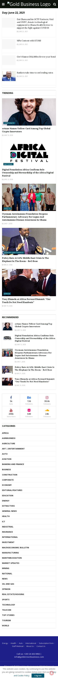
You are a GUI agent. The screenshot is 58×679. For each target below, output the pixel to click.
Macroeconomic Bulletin (15, 547)
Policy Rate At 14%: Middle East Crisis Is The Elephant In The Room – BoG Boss (34, 368)
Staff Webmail (17, 646)
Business (6, 469)
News (5, 578)
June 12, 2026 (8, 135)
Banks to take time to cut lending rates (35, 72)
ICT (3, 521)
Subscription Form (46, 643)
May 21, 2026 (7, 265)
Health (7, 208)
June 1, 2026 (7, 224)
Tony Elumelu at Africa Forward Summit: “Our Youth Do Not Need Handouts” (35, 380)
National (8, 164)
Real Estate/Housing (13, 594)
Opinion (6, 589)
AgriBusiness (8, 438)
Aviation (6, 459)
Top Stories (8, 615)
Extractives (8, 506)
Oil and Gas (8, 584)
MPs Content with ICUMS (29, 40)
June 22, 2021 (23, 31)
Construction (9, 474)
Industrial (7, 526)
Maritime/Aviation (12, 558)
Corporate (9, 123)
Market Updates (10, 563)
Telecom (6, 610)
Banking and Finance (13, 253)
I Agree (38, 675)
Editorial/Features (12, 490)
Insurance (7, 532)
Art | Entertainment (13, 448)
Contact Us (41, 646)
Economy (7, 485)
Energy (5, 500)
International (10, 537)
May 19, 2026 (7, 306)
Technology (8, 604)
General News (9, 511)
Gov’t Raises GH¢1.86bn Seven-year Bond (36, 56)
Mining (5, 568)
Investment (8, 542)
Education (7, 495)
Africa (7, 294)
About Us (30, 646)
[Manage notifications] (52, 673)
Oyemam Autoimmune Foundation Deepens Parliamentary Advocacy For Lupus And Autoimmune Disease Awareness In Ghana (24, 216)
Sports (5, 599)
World (5, 625)
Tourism (6, 620)
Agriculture (8, 443)
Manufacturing (10, 552)
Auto (5, 454)
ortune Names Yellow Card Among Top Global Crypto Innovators (33, 325)
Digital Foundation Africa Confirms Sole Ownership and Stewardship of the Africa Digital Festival (28, 172)
